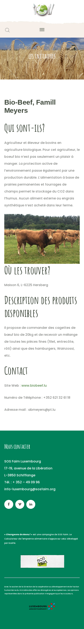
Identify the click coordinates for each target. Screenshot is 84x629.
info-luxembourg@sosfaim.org (29, 489)
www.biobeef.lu (34, 385)
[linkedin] (30, 504)
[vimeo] (19, 504)
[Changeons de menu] (42, 10)
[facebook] (8, 504)
